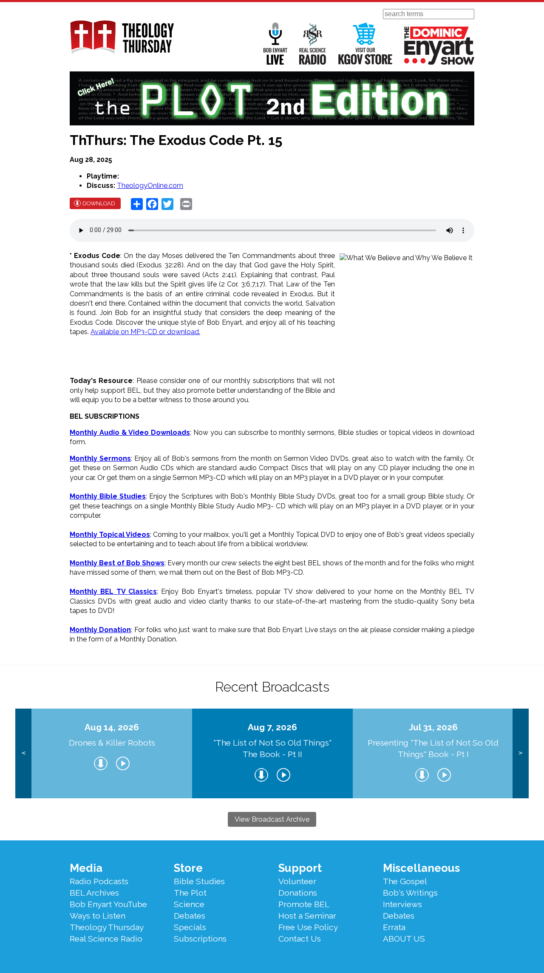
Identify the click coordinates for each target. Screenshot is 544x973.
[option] (111, 753)
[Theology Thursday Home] (122, 38)
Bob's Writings (410, 892)
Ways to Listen (97, 915)
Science (189, 904)
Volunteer (297, 881)
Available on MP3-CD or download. (145, 332)
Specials (190, 927)
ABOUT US (404, 938)
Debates (189, 915)
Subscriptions (200, 938)
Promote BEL (303, 904)
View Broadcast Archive (272, 819)
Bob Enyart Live (275, 44)
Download (98, 203)
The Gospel (405, 881)
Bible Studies (199, 881)
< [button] (24, 753)
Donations (297, 892)
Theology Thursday (107, 927)
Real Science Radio (312, 44)
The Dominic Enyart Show (439, 45)
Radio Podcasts (99, 881)
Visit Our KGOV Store (365, 44)
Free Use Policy (308, 927)
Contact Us (299, 938)
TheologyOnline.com (150, 186)
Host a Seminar (307, 915)
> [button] (520, 753)
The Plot (190, 892)
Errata (394, 927)
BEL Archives (94, 892)
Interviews (402, 904)
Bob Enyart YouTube (108, 904)
